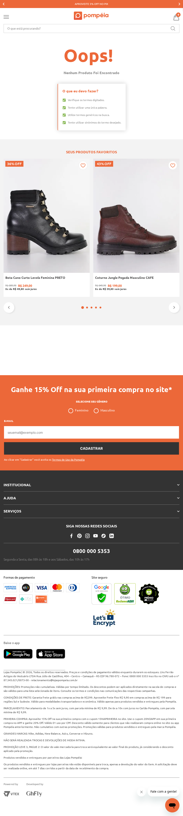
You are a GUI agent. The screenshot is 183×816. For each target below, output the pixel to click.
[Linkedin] (111, 536)
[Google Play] (20, 654)
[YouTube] (95, 536)
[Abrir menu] (6, 17)
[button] (82, 307)
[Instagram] (87, 536)
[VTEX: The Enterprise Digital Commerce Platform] (11, 794)
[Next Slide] (179, 4)
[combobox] (91, 28)
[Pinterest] (79, 536)
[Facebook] (71, 536)
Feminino (81, 410)
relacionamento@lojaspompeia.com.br (54, 680)
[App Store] (50, 654)
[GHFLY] (34, 794)
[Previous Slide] (3, 4)
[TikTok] (103, 536)
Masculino (107, 410)
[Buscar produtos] (173, 28)
